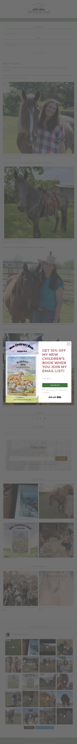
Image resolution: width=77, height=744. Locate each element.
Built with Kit (55, 397)
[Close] (69, 344)
